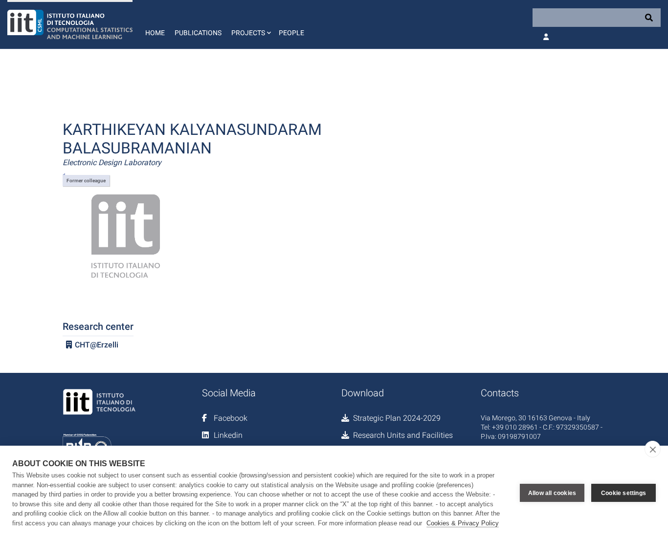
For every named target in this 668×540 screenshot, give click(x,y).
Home (155, 33)
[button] (250, 24)
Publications (198, 33)
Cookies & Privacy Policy (462, 523)
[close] (653, 449)
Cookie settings (623, 493)
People (291, 33)
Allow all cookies (552, 493)
